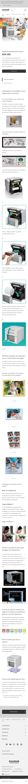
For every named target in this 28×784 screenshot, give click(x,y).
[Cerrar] (25, 778)
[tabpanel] (14, 31)
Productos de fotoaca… (16, 14)
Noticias (4, 739)
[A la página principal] (5, 10)
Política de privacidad (7, 766)
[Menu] (25, 10)
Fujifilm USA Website (7, 5)
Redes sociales (5, 771)
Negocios (8, 14)
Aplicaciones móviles (18, 771)
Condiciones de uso (7, 769)
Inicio (3, 14)
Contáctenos (18, 769)
